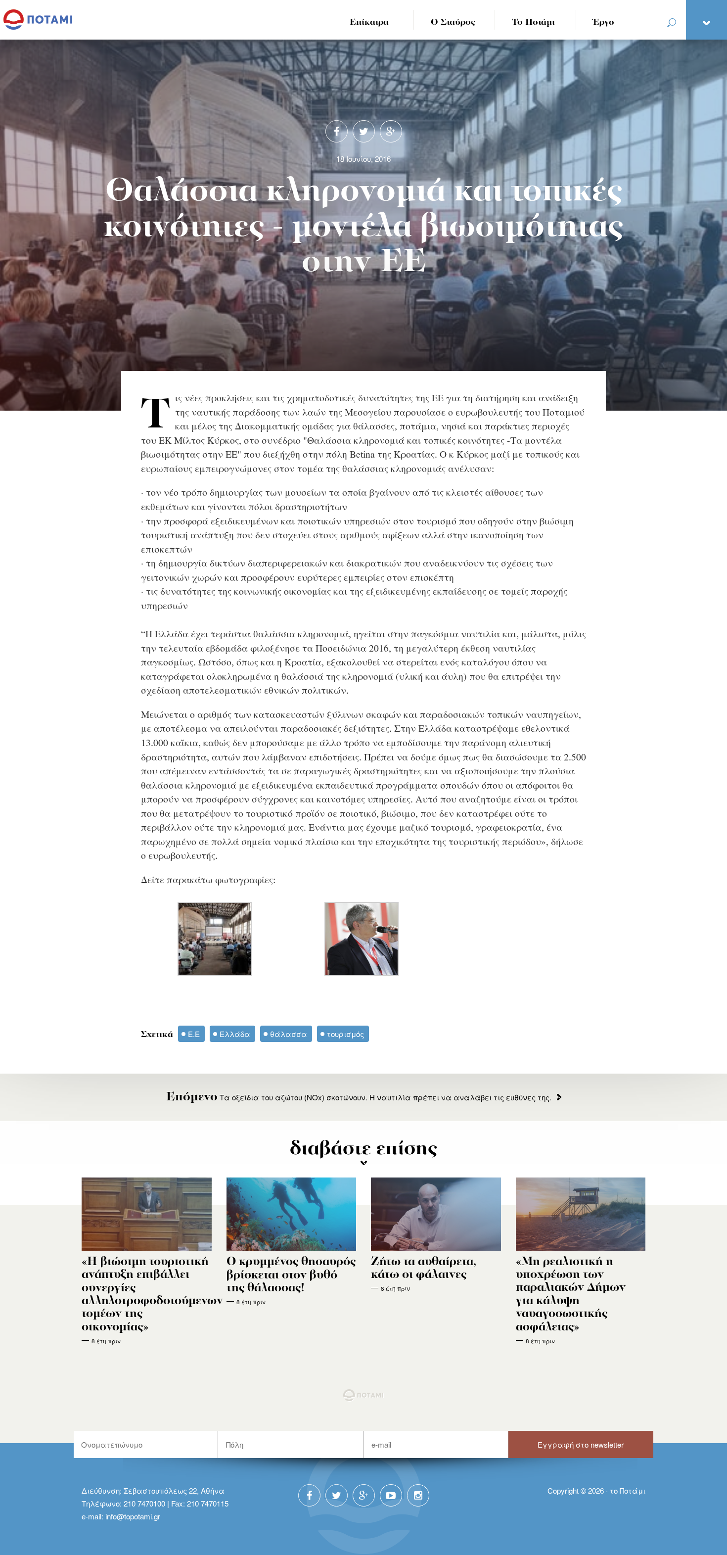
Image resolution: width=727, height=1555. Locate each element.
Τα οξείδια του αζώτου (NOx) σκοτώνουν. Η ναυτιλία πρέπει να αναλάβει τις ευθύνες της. (358, 1097)
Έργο (603, 22)
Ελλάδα (235, 1034)
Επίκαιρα (369, 22)
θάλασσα (288, 1034)
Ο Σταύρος (453, 22)
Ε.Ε (194, 1034)
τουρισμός (345, 1034)
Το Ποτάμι (533, 22)
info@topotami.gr (132, 1516)
